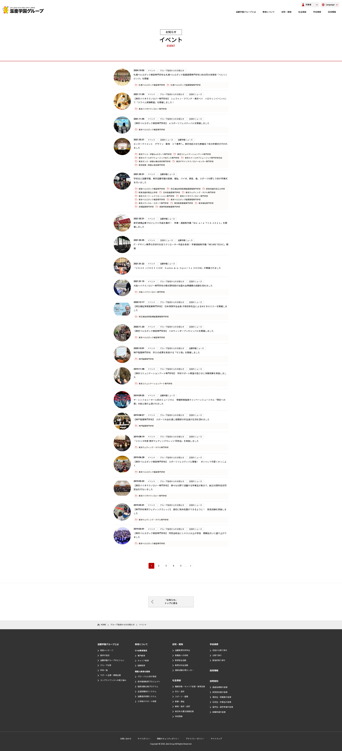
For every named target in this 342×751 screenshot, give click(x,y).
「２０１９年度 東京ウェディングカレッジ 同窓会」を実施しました (166, 441)
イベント (151, 71)
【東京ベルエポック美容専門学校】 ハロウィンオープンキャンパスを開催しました (175, 331)
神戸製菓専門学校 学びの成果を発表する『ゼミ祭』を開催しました (167, 352)
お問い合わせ (125, 739)
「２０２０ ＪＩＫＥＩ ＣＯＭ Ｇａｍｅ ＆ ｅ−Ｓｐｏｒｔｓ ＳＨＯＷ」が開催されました (177, 268)
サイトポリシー (144, 739)
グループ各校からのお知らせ (172, 71)
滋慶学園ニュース (185, 140)
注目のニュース (195, 94)
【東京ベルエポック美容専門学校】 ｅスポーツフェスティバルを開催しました (172, 123)
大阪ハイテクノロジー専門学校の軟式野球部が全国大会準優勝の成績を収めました (173, 285)
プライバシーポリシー (195, 739)
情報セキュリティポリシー (168, 739)
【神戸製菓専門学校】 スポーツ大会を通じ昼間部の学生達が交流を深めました (171, 419)
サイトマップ (216, 739)
